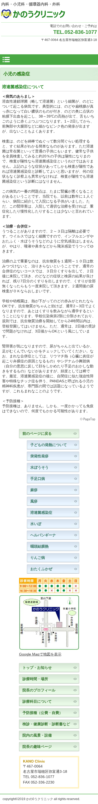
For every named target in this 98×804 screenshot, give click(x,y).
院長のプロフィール (38, 690)
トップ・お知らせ (37, 668)
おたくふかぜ (41, 569)
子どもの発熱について (48, 445)
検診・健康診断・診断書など (46, 724)
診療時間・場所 (35, 679)
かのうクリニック (49, 14)
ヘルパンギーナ (43, 535)
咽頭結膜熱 (39, 546)
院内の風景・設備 (37, 735)
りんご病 (37, 558)
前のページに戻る (37, 434)
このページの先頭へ (88, 419)
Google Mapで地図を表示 (40, 654)
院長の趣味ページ (37, 747)
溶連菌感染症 (41, 513)
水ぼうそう (39, 467)
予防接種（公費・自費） (42, 713)
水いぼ (35, 524)
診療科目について (37, 701)
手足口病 (37, 479)
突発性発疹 (39, 456)
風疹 (34, 501)
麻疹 (34, 490)
